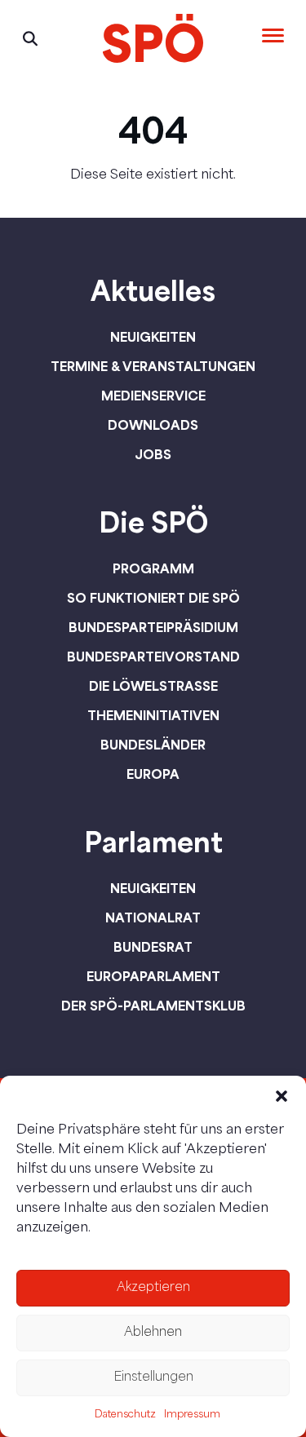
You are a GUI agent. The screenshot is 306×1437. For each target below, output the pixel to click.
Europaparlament (153, 976)
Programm (153, 568)
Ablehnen (153, 1333)
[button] (281, 1096)
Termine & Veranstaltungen (153, 366)
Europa (153, 774)
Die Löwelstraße (153, 686)
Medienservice (153, 395)
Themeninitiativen (153, 715)
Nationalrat (153, 917)
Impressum (192, 1415)
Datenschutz (125, 1415)
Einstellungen (153, 1378)
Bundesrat (153, 947)
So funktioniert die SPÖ (153, 598)
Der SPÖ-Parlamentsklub (153, 1005)
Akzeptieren (153, 1288)
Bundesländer (153, 744)
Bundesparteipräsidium (153, 627)
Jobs (153, 454)
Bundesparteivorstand (153, 656)
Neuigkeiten (153, 337)
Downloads (153, 425)
